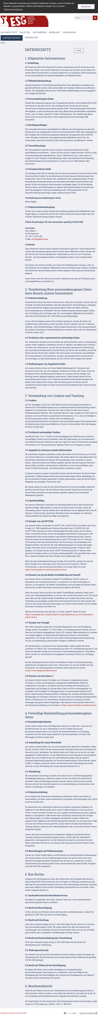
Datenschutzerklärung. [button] (13, 9)
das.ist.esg (25, 32)
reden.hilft (54, 32)
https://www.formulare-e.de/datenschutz (79, 705)
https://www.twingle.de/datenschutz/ (41, 670)
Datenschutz (15, 1013)
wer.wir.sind (31, 37)
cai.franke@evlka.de (39, 239)
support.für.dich (11, 38)
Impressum (5, 1013)
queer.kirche (69, 32)
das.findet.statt (9, 32)
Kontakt (24, 1013)
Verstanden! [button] (86, 7)
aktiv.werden (39, 32)
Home (3, 43)
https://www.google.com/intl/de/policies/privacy (46, 570)
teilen (79, 50)
